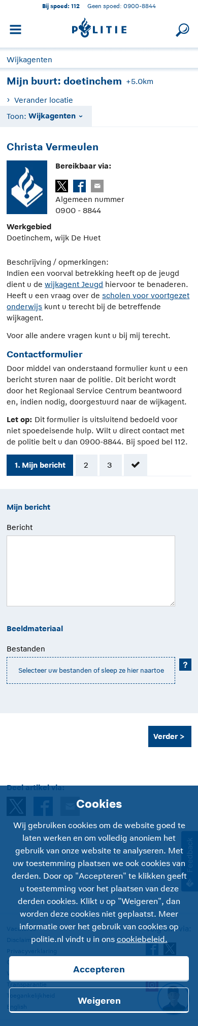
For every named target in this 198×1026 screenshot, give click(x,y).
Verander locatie (43, 100)
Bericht (19, 527)
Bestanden (26, 648)
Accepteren (99, 969)
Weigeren (99, 1000)
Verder (165, 736)
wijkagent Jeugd (74, 284)
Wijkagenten (29, 59)
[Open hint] (185, 665)
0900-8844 (139, 6)
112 (75, 6)
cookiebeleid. (142, 939)
